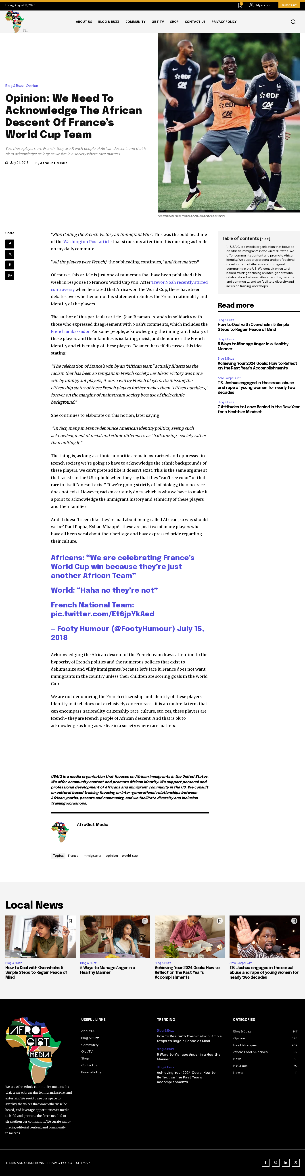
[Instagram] (276, 1163)
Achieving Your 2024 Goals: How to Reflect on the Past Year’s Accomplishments (187, 973)
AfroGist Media (54, 163)
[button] (293, 21)
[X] (9, 254)
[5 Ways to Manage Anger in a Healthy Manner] (115, 936)
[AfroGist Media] (61, 831)
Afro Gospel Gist (229, 378)
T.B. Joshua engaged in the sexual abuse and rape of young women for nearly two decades (256, 388)
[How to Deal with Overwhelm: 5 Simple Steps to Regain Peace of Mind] (40, 936)
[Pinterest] (9, 265)
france (73, 855)
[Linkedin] (286, 1163)
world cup (130, 855)
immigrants (92, 855)
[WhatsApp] (9, 275)
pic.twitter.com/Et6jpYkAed (102, 614)
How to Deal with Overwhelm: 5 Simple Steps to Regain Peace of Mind (36, 973)
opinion (112, 855)
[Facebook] (9, 244)
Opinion (32, 86)
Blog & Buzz (14, 86)
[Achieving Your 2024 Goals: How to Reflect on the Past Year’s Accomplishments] (190, 936)
